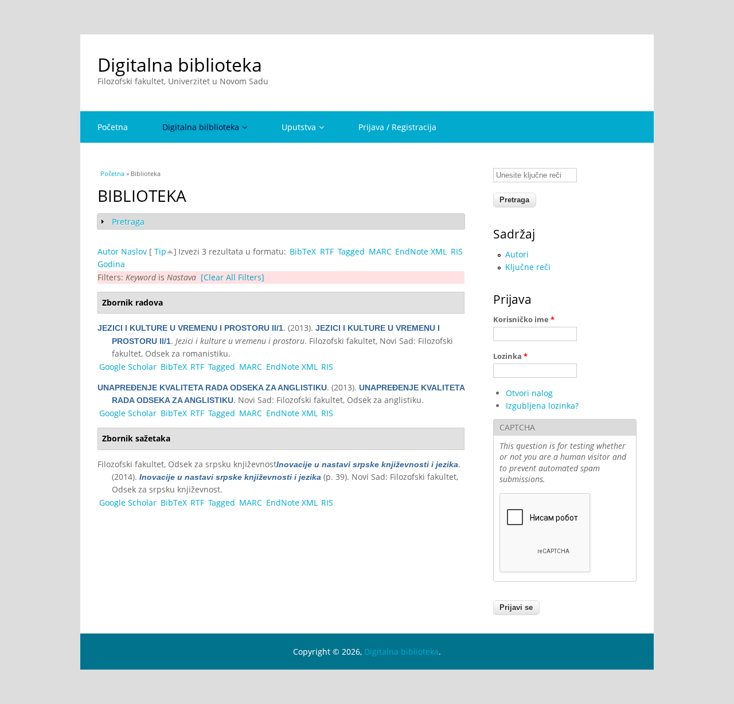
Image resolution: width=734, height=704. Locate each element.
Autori (517, 254)
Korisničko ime (524, 319)
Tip (160, 251)
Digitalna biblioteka (179, 64)
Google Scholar (128, 366)
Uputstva (299, 127)
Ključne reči (527, 266)
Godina (111, 264)
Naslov (134, 251)
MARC (380, 251)
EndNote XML (421, 251)
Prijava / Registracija (397, 127)
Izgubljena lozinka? (542, 405)
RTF (327, 251)
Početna (112, 127)
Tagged (351, 251)
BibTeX (303, 251)
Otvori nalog (529, 393)
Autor (108, 251)
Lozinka (510, 356)
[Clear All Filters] (232, 277)
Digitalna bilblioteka (200, 127)
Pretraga (128, 221)
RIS (457, 251)
